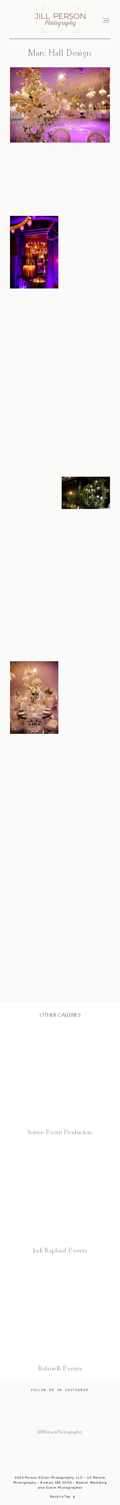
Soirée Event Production (60, 1082)
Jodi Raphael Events (60, 1200)
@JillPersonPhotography (60, 1432)
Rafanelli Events (60, 1318)
